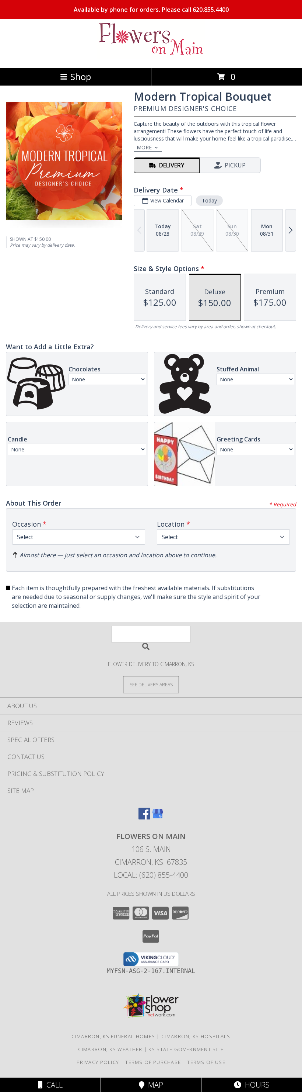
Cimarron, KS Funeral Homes (113, 1036)
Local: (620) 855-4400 (151, 875)
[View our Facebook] (144, 817)
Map (153, 1085)
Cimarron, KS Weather (110, 1049)
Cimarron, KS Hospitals (196, 1036)
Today (209, 200)
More (144, 147)
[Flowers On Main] (151, 56)
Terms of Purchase (153, 1062)
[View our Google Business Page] (158, 817)
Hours (255, 1085)
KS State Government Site (186, 1049)
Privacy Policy (98, 1062)
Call (53, 1085)
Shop (80, 76)
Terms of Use (206, 1062)
